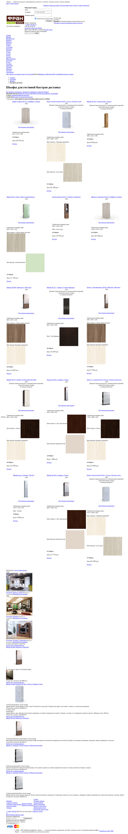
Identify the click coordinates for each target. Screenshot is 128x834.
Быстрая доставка (18, 97)
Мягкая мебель (11, 59)
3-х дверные (32, 92)
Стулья (8, 54)
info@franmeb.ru (11, 815)
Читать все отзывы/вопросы (15, 645)
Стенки (8, 35)
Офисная (9, 69)
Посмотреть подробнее (20, 594)
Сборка (67, 23)
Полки (8, 55)
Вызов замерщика (39, 804)
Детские (8, 67)
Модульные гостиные (13, 74)
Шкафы (8, 37)
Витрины (9, 49)
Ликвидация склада (40, 808)
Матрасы (9, 42)
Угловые (46, 92)
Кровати (9, 40)
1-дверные (16, 92)
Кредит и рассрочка (40, 806)
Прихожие (9, 65)
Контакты (86, 5)
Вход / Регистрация (12, 3)
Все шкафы (9, 92)
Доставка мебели (39, 801)
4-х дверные (39, 92)
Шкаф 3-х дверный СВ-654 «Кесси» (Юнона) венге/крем (24, 745)
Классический (24, 95)
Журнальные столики (66, 74)
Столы (8, 52)
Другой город (48, 29)
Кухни (8, 62)
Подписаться (28, 818)
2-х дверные (24, 92)
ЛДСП (24, 93)
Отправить (49, 21)
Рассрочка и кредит (76, 23)
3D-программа (64, 5)
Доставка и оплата (59, 23)
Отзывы (9, 808)
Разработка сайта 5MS (106, 831)
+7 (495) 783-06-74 (30, 24)
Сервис (80, 5)
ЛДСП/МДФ (30, 93)
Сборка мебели (38, 803)
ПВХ (56, 93)
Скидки (8, 57)
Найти (37, 33)
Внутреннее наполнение (26, 127)
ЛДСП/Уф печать (39, 93)
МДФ (20, 93)
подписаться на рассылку (44, 18)
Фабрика (46, 5)
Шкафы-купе (10, 38)
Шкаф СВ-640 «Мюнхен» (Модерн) (17, 647)
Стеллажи (9, 47)
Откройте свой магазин (13, 804)
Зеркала (8, 50)
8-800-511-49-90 (38, 811)
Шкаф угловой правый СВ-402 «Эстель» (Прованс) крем (24, 684)
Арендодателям (11, 806)
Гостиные (9, 60)
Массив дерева (50, 93)
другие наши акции (20, 570)
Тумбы (8, 45)
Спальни (9, 64)
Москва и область (27, 805)
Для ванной (10, 72)
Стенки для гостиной (27, 74)
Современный (15, 95)
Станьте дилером (11, 803)
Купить (14, 144)
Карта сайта (20, 815)
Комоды (8, 43)
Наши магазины (54, 5)
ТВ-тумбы (56, 74)
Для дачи (9, 70)
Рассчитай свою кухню (41, 809)
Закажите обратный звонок (33, 28)
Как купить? (74, 5)
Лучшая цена (28, 97)
